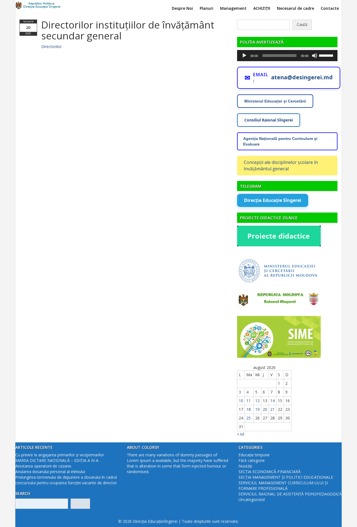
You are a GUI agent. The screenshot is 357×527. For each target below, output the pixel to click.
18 (248, 409)
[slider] (327, 55)
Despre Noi (182, 8)
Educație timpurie (254, 454)
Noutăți (245, 466)
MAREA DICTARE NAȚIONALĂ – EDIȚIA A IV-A (56, 460)
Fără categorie (251, 460)
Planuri (206, 8)
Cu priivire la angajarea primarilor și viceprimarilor (59, 454)
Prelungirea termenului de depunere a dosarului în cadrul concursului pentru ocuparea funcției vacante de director (66, 479)
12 (257, 400)
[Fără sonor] (314, 55)
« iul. (241, 434)
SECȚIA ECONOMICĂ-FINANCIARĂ (269, 471)
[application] (287, 55)
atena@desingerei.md (302, 77)
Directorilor (51, 46)
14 (272, 400)
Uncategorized (251, 499)
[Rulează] (244, 55)
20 (265, 409)
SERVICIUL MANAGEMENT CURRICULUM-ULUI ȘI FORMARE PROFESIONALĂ (283, 485)
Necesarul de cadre (295, 8)
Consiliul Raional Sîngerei (268, 120)
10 (241, 400)
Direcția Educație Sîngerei (272, 200)
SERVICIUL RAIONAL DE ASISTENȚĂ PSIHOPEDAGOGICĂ (290, 494)
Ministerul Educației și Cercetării (275, 101)
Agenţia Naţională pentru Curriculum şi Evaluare (280, 141)
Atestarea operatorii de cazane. (43, 466)
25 (248, 418)
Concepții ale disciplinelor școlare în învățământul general (281, 165)
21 (272, 409)
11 (248, 400)
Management (233, 8)
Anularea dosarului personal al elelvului (50, 471)
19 (257, 409)
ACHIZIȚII (261, 8)
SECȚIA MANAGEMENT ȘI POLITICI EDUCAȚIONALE (285, 477)
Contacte (330, 8)
